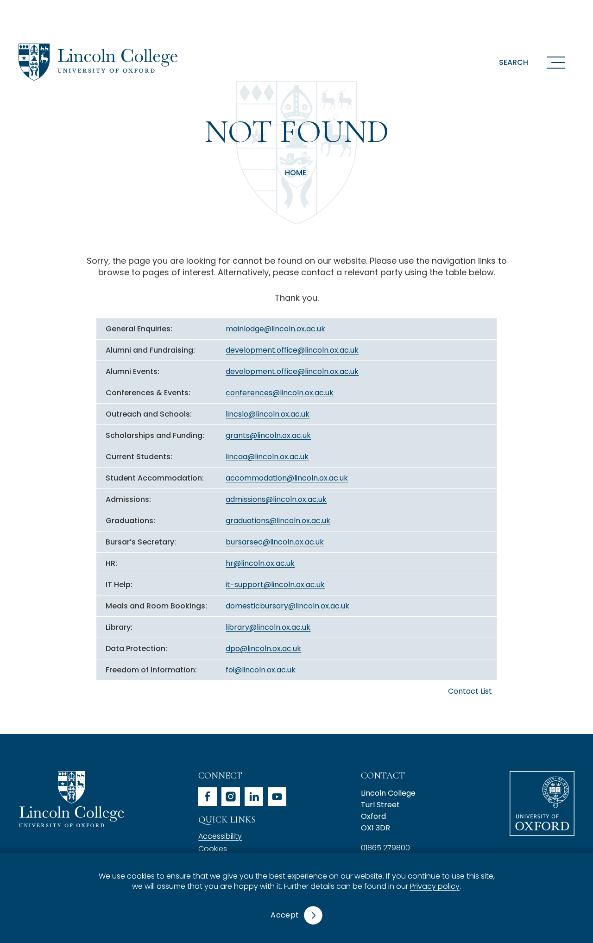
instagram (230, 796)
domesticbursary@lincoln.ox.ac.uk (287, 606)
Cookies (212, 848)
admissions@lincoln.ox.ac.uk (276, 499)
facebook (207, 796)
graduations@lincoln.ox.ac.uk (278, 520)
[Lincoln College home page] (98, 62)
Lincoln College (71, 799)
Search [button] (513, 62)
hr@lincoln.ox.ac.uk (260, 563)
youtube (277, 796)
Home (295, 173)
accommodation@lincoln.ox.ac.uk (287, 478)
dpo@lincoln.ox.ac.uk (263, 648)
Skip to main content (61, 11)
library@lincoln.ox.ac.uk (268, 627)
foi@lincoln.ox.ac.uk (261, 670)
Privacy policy (435, 886)
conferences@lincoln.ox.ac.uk (280, 392)
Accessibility (220, 836)
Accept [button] (285, 915)
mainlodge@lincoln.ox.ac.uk (275, 328)
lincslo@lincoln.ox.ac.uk (267, 414)
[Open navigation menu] (556, 62)
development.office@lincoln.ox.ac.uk (292, 350)
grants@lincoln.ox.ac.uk (268, 435)
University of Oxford (542, 803)
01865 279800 (385, 847)
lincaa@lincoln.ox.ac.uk (267, 456)
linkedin (254, 796)
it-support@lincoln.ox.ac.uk (275, 584)
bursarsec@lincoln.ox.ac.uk (275, 542)
